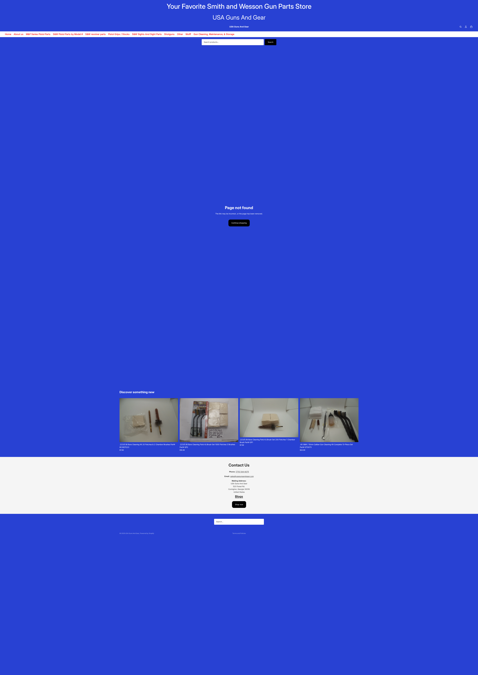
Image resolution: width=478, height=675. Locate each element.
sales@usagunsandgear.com (242, 476)
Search (270, 42)
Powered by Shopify (147, 533)
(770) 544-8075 (242, 472)
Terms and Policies (239, 533)
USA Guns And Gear (132, 533)
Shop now (239, 504)
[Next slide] (174, 420)
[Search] (460, 27)
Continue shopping (239, 223)
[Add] (174, 438)
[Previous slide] (123, 420)
